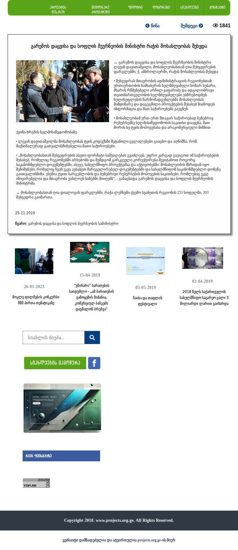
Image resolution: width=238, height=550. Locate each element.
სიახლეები (189, 7)
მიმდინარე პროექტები (100, 9)
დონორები (161, 7)
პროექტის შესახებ (58, 9)
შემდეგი (190, 25)
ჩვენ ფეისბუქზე (39, 456)
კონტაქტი (217, 7)
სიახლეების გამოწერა (55, 363)
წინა (155, 25)
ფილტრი (135, 7)
